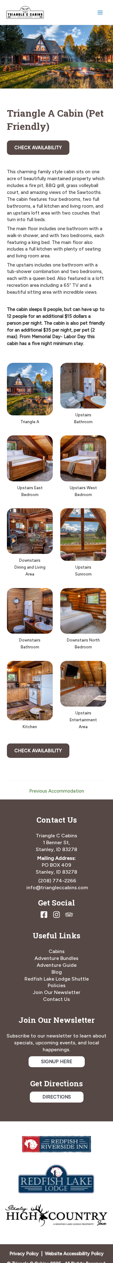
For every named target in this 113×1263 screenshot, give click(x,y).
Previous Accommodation (56, 791)
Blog (56, 972)
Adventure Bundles (56, 958)
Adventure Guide (57, 965)
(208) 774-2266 (57, 881)
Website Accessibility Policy (74, 1253)
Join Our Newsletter (56, 992)
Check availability (38, 147)
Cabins (57, 951)
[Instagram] (56, 914)
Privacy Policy (24, 1253)
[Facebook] (44, 914)
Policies (57, 985)
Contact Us (56, 999)
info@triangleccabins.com (57, 887)
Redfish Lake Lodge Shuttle (56, 979)
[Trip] (69, 914)
